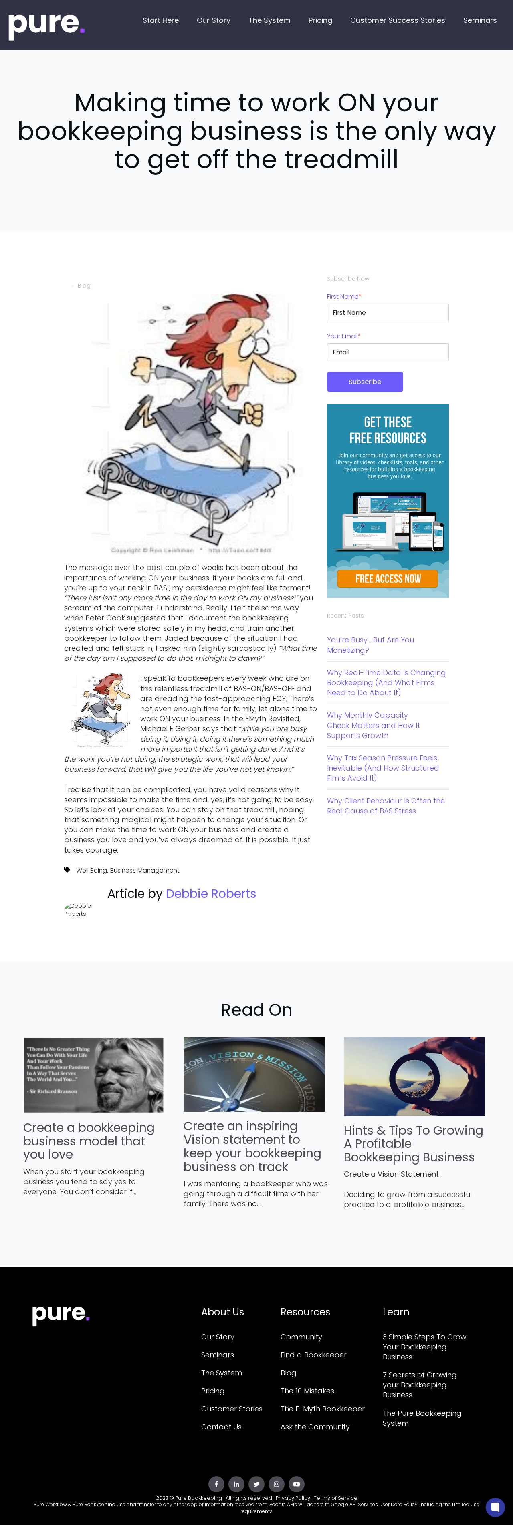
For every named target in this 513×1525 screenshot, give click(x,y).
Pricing (320, 20)
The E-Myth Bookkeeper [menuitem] (323, 1409)
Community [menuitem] (301, 1337)
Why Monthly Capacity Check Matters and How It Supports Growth (373, 725)
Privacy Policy (293, 1498)
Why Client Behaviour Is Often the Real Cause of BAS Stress (386, 806)
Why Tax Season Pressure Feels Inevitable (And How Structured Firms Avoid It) (383, 768)
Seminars (480, 20)
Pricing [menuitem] (213, 1391)
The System (269, 20)
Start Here (161, 20)
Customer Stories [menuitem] (232, 1409)
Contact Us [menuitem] (221, 1427)
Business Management (145, 870)
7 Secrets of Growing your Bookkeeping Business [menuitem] (420, 1385)
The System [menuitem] (221, 1373)
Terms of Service (335, 1498)
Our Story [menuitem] (217, 1337)
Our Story (213, 20)
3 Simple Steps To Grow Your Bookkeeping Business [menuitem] (425, 1347)
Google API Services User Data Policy (374, 1504)
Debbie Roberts (211, 893)
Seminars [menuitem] (217, 1355)
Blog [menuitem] (289, 1373)
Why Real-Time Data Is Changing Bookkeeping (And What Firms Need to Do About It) (386, 683)
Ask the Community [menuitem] (315, 1427)
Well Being (91, 870)
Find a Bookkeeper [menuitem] (314, 1355)
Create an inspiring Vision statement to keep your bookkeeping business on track (252, 1146)
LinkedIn (112, 916)
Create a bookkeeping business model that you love (89, 1141)
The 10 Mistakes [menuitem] (307, 1391)
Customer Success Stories (397, 20)
